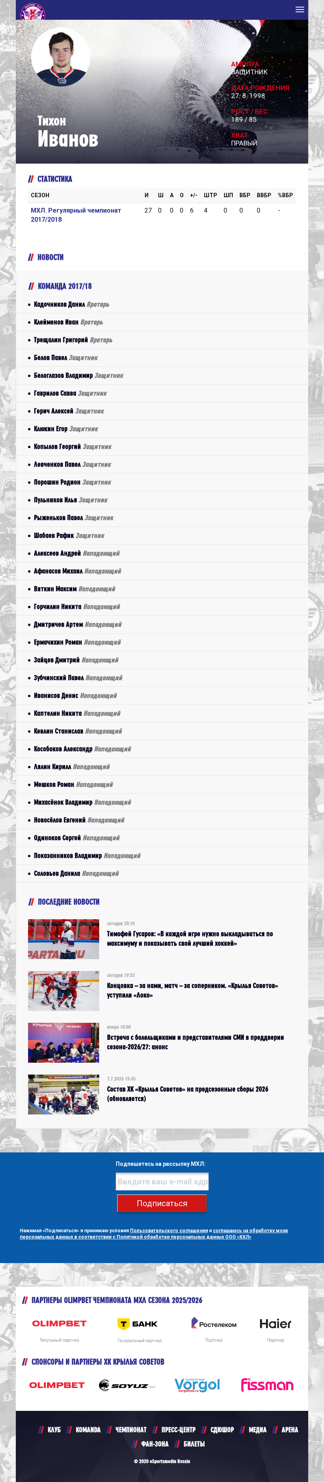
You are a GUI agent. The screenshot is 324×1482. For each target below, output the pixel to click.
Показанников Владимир (87, 855)
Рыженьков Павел (73, 517)
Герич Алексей (69, 411)
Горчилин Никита (77, 606)
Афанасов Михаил (77, 571)
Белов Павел (65, 357)
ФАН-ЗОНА (155, 1444)
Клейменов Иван (68, 322)
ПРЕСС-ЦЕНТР (179, 1429)
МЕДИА (258, 1429)
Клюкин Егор (66, 428)
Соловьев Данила (76, 873)
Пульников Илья (70, 499)
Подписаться (162, 1203)
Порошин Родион (72, 482)
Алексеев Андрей (76, 553)
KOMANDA (88, 1429)
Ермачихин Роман (77, 642)
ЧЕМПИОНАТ (131, 1429)
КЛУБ (54, 1429)
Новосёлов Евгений (79, 820)
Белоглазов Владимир (78, 375)
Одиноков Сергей (76, 837)
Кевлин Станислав (78, 731)
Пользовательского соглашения (169, 1230)
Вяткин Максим (74, 588)
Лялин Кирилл (71, 766)
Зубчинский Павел (78, 677)
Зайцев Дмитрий (76, 660)
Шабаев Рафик (69, 535)
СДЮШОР (222, 1429)
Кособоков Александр (82, 748)
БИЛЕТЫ (194, 1444)
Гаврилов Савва (70, 393)
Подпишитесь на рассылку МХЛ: (160, 1164)
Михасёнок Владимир (82, 802)
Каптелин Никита (77, 713)
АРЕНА (290, 1429)
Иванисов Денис (75, 695)
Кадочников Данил (71, 304)
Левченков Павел (72, 464)
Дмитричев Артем (77, 624)
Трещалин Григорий (73, 339)
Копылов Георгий (72, 446)
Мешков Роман (73, 784)
